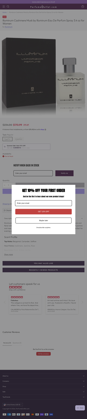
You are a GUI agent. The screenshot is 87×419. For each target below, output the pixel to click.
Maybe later (43, 220)
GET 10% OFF (43, 211)
